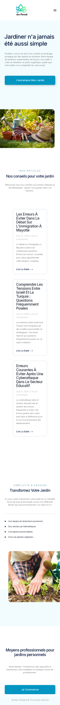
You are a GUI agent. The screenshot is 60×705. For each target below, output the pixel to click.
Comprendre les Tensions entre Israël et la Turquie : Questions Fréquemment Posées (29, 296)
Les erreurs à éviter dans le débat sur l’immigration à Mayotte (29, 222)
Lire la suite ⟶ (24, 269)
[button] (55, 10)
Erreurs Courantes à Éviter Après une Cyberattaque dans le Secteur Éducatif (29, 376)
